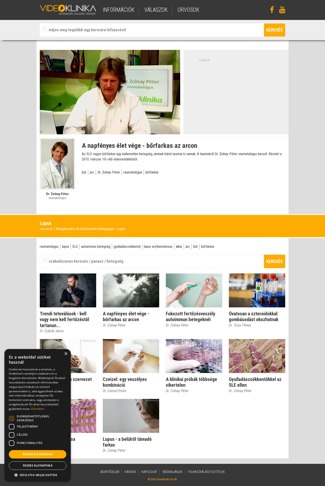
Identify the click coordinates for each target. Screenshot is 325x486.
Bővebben (37, 409)
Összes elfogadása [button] (38, 454)
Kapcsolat (149, 472)
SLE (75, 246)
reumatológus (132, 172)
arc (92, 172)
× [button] (65, 353)
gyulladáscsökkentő (127, 246)
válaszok (156, 10)
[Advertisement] (236, 93)
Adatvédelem (109, 472)
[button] (37, 475)
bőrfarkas (152, 172)
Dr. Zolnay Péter (109, 172)
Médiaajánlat (173, 472)
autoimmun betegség (95, 246)
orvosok (188, 10)
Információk (46, 229)
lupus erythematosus (158, 246)
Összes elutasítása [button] (37, 465)
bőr (84, 172)
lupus (65, 246)
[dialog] (37, 415)
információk (118, 10)
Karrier (130, 472)
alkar (179, 246)
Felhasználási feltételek (206, 472)
